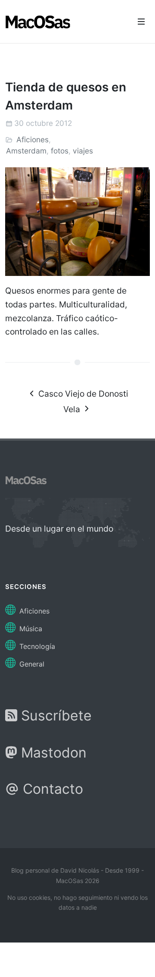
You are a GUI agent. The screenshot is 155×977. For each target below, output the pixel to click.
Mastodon (52, 752)
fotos (59, 150)
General (30, 664)
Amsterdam (26, 150)
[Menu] (141, 21)
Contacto (51, 788)
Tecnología (36, 646)
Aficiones (32, 139)
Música (29, 628)
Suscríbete (54, 715)
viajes (83, 150)
